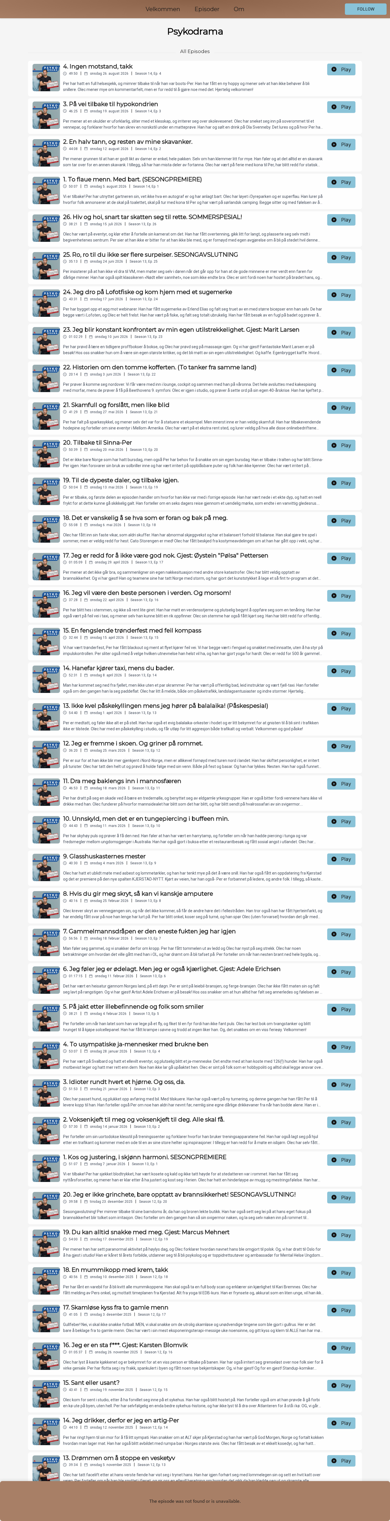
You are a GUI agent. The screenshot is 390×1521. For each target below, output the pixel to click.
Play (346, 69)
